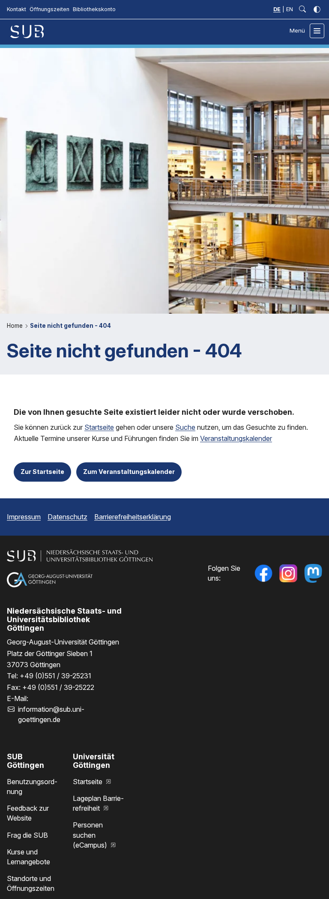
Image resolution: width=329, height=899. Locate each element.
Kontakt (16, 9)
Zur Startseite (42, 471)
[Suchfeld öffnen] (302, 9)
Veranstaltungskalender (236, 438)
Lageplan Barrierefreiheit (98, 803)
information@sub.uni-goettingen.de (51, 714)
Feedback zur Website (28, 813)
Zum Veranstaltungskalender (129, 471)
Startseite (99, 427)
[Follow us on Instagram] (288, 573)
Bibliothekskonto (94, 9)
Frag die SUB (27, 835)
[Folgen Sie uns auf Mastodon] (313, 573)
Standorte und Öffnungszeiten (30, 883)
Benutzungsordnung (32, 786)
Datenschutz (67, 516)
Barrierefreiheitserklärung (132, 516)
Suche (185, 427)
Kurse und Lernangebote (28, 857)
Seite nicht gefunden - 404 (70, 325)
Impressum (24, 516)
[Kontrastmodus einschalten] (317, 9)
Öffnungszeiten (49, 9)
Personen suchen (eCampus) (91, 835)
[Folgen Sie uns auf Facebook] (263, 573)
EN (289, 9)
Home (15, 325)
